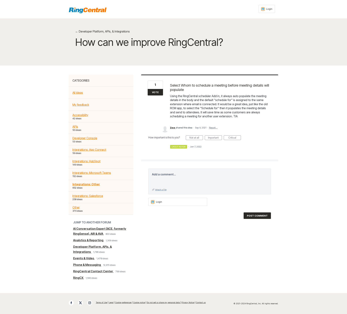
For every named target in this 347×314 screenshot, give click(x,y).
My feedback (80, 104)
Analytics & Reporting (88, 240)
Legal (111, 302)
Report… (213, 127)
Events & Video (84, 258)
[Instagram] (91, 302)
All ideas (77, 92)
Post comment (257, 215)
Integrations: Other (86, 184)
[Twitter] (82, 302)
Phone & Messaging (87, 265)
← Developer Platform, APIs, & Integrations (102, 31)
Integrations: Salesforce (87, 196)
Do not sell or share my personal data (163, 302)
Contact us (201, 302)
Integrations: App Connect (89, 149)
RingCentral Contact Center (93, 271)
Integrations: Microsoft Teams (91, 173)
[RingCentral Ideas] (88, 10)
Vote (155, 92)
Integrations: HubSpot (86, 161)
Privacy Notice (187, 302)
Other (76, 207)
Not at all (196, 138)
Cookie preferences (123, 302)
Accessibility (80, 115)
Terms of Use (101, 302)
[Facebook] (73, 302)
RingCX (78, 278)
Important (215, 138)
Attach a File (160, 189)
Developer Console (84, 138)
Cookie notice (139, 302)
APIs (75, 126)
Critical (234, 138)
